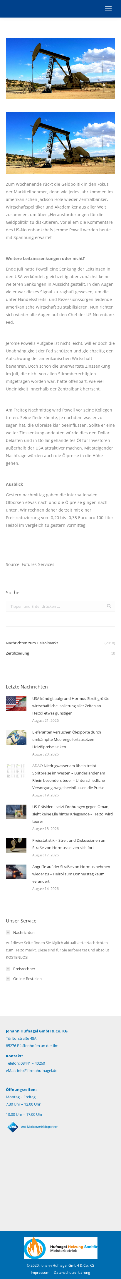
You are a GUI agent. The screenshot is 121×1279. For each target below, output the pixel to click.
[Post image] (16, 703)
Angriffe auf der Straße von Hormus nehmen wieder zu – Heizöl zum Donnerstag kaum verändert (71, 874)
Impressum (40, 1272)
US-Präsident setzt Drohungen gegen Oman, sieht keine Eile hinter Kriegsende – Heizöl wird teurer (72, 814)
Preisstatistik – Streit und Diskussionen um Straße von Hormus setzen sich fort (69, 844)
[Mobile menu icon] (108, 8)
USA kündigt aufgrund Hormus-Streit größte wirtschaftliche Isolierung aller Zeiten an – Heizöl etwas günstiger (70, 706)
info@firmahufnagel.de (37, 1070)
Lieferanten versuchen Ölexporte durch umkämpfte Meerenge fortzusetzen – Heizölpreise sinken (66, 739)
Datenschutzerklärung (72, 1272)
